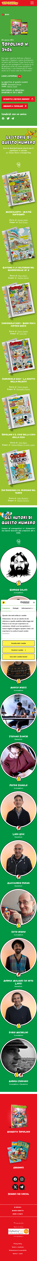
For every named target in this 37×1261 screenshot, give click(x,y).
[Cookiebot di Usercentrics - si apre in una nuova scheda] (21, 602)
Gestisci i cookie (17, 650)
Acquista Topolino (18, 1131)
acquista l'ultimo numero (16, 99)
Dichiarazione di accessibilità (17, 1250)
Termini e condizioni (18, 1247)
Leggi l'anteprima (9, 76)
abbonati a (13, 106)
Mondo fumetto (18, 1210)
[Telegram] (22, 1189)
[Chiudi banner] (34, 602)
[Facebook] (15, 1181)
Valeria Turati (12, 86)
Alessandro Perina (14, 84)
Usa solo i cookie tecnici (18, 657)
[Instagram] (22, 1181)
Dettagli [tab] (15, 608)
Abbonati (18, 1167)
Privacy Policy (18, 1244)
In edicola (17, 1207)
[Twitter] (15, 1189)
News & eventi (18, 1214)
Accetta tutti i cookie (18, 643)
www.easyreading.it (18, 1236)
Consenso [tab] (6, 608)
